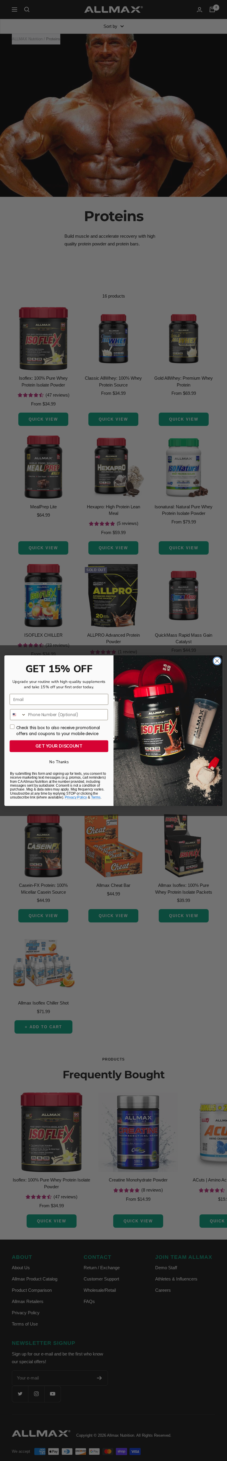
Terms (95, 797)
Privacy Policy (76, 797)
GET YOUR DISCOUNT (58, 746)
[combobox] (18, 714)
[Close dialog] (217, 661)
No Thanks (59, 761)
